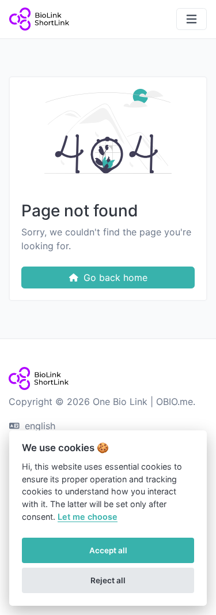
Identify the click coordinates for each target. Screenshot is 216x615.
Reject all (108, 580)
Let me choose (88, 517)
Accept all (108, 550)
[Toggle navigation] (191, 19)
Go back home (114, 277)
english (38, 426)
